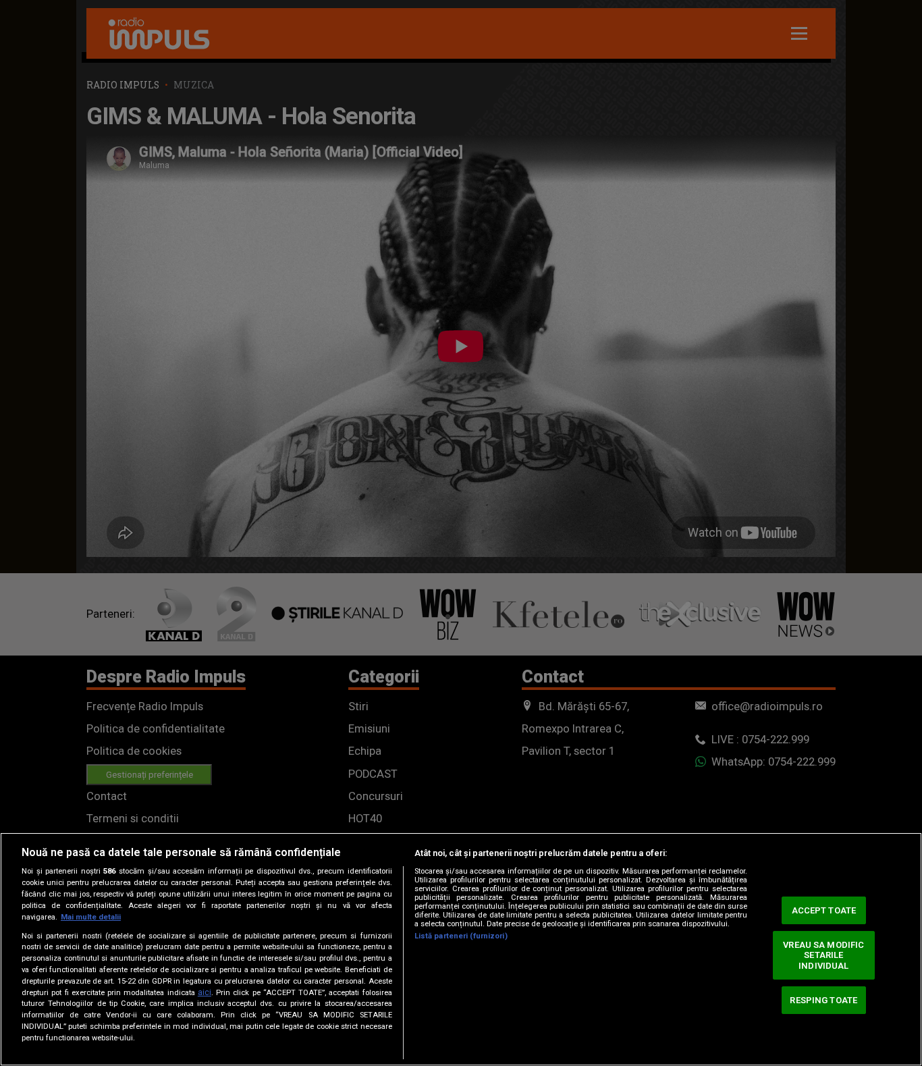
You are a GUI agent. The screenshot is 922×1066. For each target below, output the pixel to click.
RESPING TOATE (823, 999)
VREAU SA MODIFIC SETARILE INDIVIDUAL (823, 955)
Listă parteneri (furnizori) (461, 936)
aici (204, 992)
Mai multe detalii (91, 917)
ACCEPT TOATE (824, 910)
